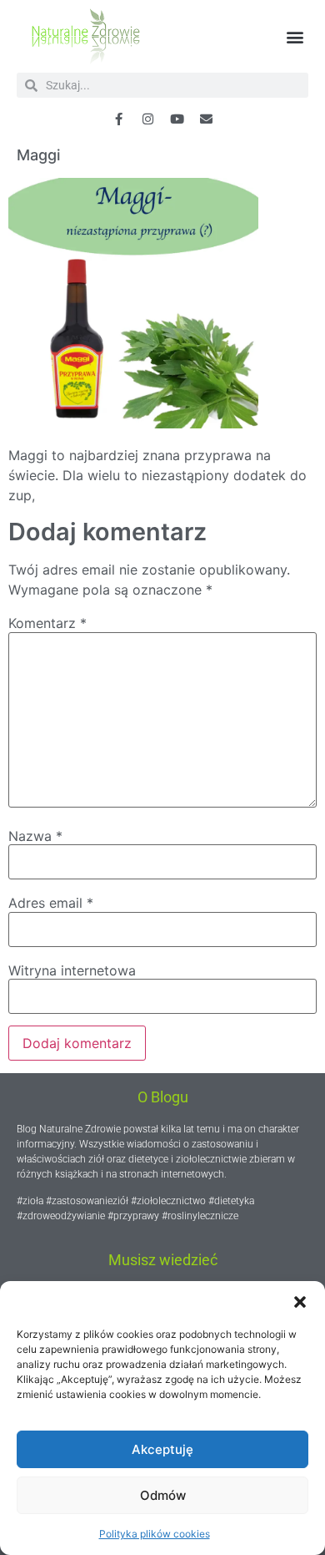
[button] (300, 1302)
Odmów (163, 1495)
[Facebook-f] (119, 118)
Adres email (50, 902)
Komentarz (47, 623)
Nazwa (35, 836)
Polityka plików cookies (154, 1533)
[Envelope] (206, 118)
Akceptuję (162, 1449)
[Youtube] (177, 118)
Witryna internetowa (72, 970)
